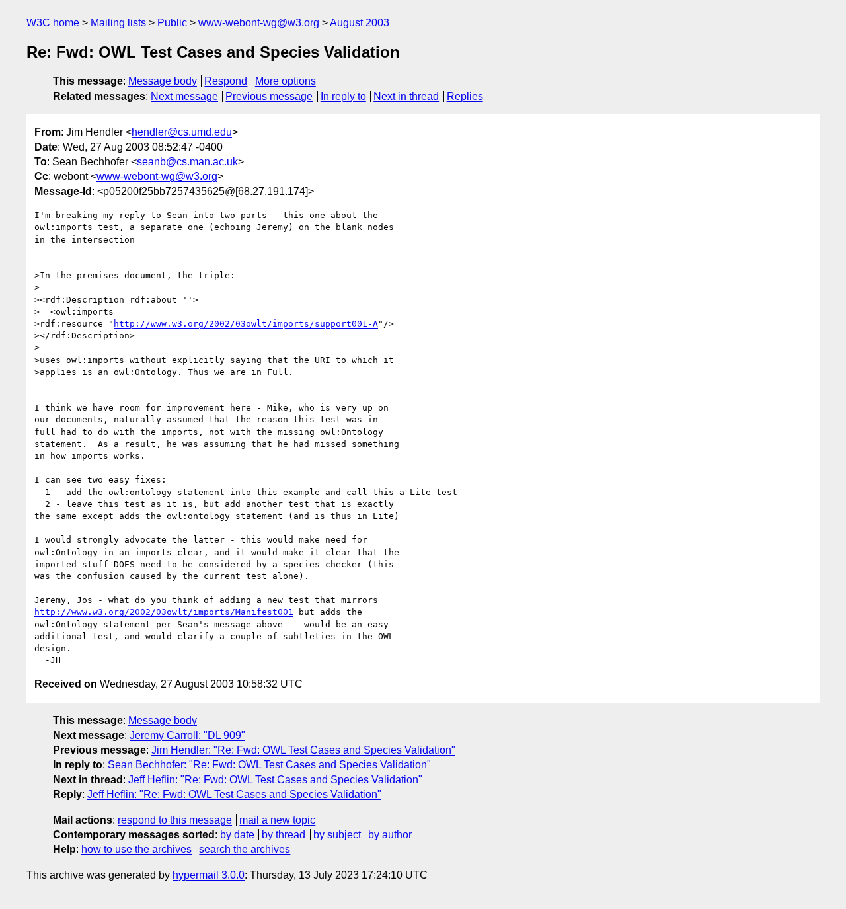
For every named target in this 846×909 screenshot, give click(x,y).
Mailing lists (118, 22)
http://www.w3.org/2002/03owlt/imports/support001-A (246, 324)
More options (285, 81)
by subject (337, 834)
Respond (225, 81)
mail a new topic (277, 820)
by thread (283, 834)
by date (237, 834)
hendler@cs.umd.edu (182, 132)
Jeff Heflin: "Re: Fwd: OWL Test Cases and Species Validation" (275, 779)
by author (390, 834)
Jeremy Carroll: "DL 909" (187, 735)
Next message (184, 96)
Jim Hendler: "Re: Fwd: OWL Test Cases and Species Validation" (303, 750)
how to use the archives (136, 849)
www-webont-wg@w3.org (258, 22)
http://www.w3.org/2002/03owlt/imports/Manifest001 (163, 612)
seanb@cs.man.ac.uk (187, 161)
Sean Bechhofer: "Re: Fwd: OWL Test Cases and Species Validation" (269, 764)
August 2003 (359, 22)
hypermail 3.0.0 (209, 875)
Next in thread (406, 96)
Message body (162, 81)
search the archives (244, 849)
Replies (465, 96)
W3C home (52, 22)
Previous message (269, 96)
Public (172, 22)
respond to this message (175, 820)
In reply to (343, 96)
